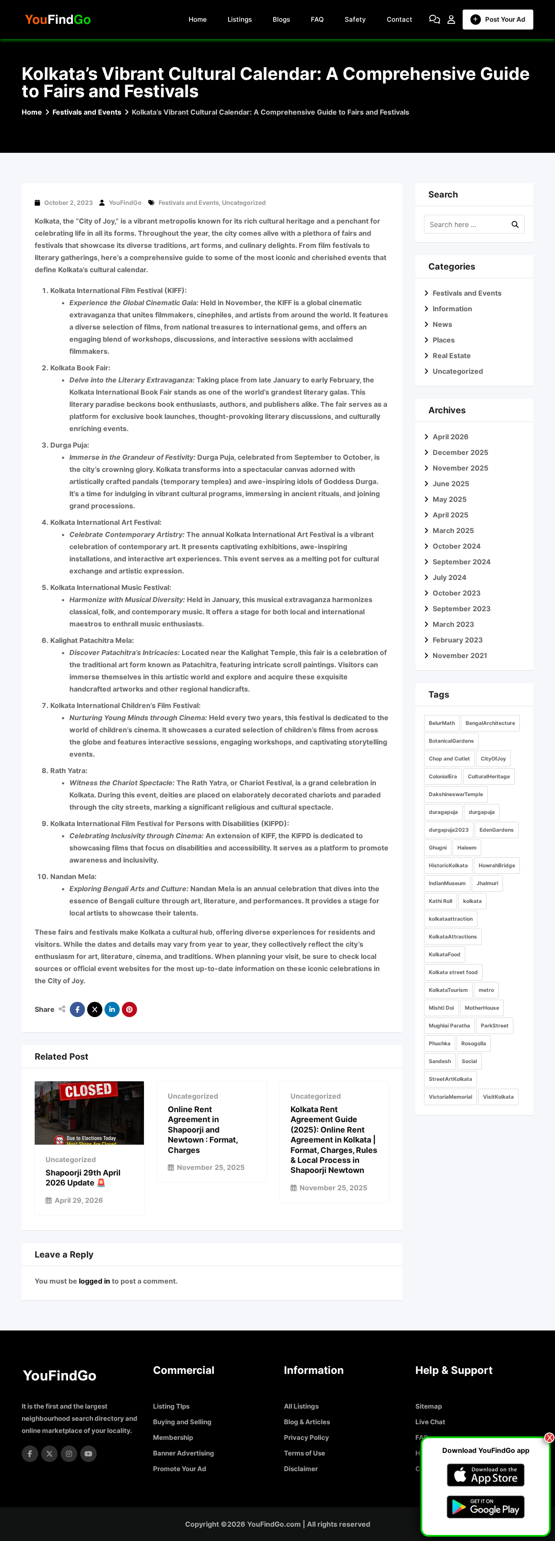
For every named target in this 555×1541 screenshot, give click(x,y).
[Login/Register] (451, 19)
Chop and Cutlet (449, 758)
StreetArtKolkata (450, 1079)
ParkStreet (495, 1025)
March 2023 (453, 624)
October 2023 (457, 593)
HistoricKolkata (448, 865)
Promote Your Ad (179, 1469)
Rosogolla (473, 1043)
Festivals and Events (189, 202)
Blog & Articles (307, 1422)
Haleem (467, 847)
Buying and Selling (182, 1422)
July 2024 (450, 577)
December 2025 (460, 452)
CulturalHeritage (489, 776)
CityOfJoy (493, 758)
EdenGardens (497, 829)
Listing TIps (171, 1406)
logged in (94, 1281)
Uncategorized (244, 202)
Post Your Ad (505, 19)
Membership (173, 1437)
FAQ (317, 19)
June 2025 (451, 483)
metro (486, 990)
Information (452, 308)
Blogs (281, 19)
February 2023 (458, 639)
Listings (240, 19)
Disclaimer (301, 1469)
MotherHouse (482, 1007)
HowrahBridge (497, 865)
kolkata (472, 901)
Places (444, 340)
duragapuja (443, 812)
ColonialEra (443, 776)
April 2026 (451, 436)
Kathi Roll (440, 901)
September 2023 (462, 608)
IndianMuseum (447, 883)
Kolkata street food (453, 972)
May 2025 (450, 499)
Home (198, 19)
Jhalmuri (487, 883)
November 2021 (460, 655)
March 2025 (453, 530)
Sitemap (428, 1406)
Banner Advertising (183, 1453)
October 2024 (457, 546)
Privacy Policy (306, 1437)
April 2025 (450, 514)
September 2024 (462, 561)
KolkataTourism (448, 990)
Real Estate (452, 355)
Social (469, 1061)
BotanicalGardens (451, 741)
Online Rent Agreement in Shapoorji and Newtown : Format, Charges (203, 1130)
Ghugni (438, 847)
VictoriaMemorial (450, 1096)
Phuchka (440, 1043)
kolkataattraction (451, 918)
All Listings (301, 1406)
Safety (355, 19)
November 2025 (460, 468)
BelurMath (442, 723)
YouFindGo (125, 202)
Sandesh (440, 1061)
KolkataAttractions (453, 936)
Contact (399, 19)
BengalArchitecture (490, 723)
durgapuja (482, 812)
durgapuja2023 (449, 829)
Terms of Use (304, 1453)
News (442, 324)
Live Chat (430, 1422)
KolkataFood (444, 954)
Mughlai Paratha (449, 1025)
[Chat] (434, 19)
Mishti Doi (441, 1007)
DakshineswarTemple (456, 794)
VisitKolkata (498, 1096)
